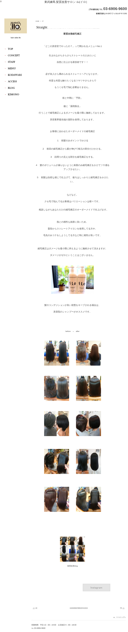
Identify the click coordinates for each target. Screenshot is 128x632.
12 (84, 608)
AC (36, 608)
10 (81, 608)
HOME (37, 21)
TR (121, 608)
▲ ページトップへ (119, 617)
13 (86, 608)
